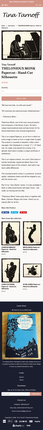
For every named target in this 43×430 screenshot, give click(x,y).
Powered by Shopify (31, 417)
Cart (40, 5)
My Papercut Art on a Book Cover (21, 310)
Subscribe (36, 394)
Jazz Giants (11, 26)
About (21, 380)
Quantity (5, 87)
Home (3, 26)
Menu (6, 5)
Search (21, 377)
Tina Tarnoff (21, 417)
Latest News (21, 306)
